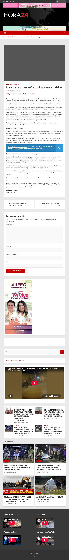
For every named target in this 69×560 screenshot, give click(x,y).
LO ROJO (16, 425)
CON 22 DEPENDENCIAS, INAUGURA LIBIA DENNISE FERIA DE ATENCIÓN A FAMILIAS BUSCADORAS (54, 413)
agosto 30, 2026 (18, 422)
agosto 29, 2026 (48, 436)
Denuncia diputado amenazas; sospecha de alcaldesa (17, 204)
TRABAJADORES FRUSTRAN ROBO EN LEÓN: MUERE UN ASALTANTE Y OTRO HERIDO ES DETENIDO (17, 499)
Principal (16, 84)
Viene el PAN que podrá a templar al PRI (49, 204)
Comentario (10, 224)
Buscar (62, 352)
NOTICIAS (9, 84)
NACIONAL (17, 408)
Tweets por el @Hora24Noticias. (15, 360)
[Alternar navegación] (5, 33)
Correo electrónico (11, 254)
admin (26, 422)
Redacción (19, 90)
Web (7, 262)
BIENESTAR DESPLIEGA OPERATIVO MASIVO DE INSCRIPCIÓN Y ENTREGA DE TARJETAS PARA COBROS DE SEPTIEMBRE (24, 415)
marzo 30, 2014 (10, 90)
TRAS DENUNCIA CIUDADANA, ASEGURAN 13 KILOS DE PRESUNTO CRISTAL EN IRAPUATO (23, 430)
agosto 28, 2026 (41, 501)
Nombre (8, 246)
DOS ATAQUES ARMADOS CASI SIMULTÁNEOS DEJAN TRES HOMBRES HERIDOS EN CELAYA (53, 430)
